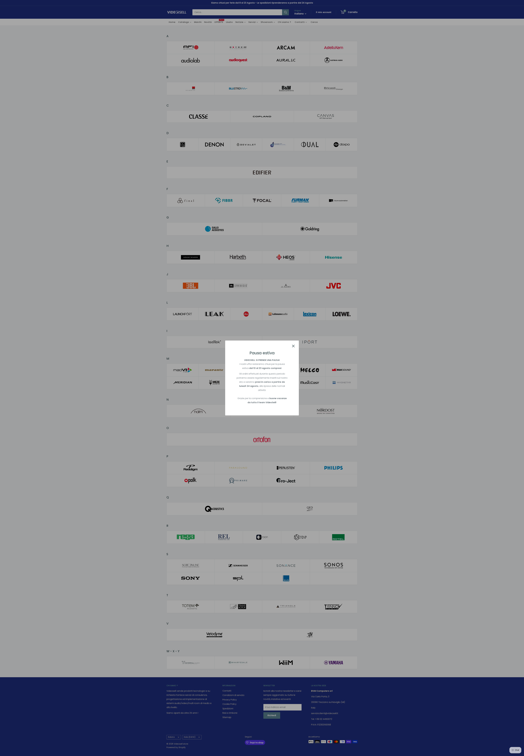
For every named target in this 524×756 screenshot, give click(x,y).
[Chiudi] (293, 346)
